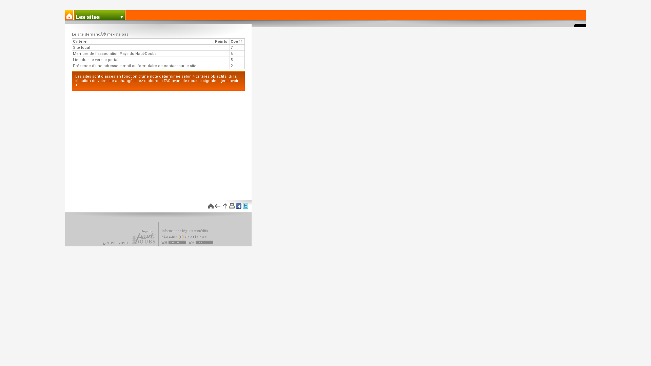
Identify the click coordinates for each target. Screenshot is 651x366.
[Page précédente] (217, 206)
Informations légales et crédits (185, 231)
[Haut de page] (224, 206)
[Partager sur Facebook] (238, 206)
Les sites (88, 17)
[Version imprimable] (231, 206)
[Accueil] (69, 15)
